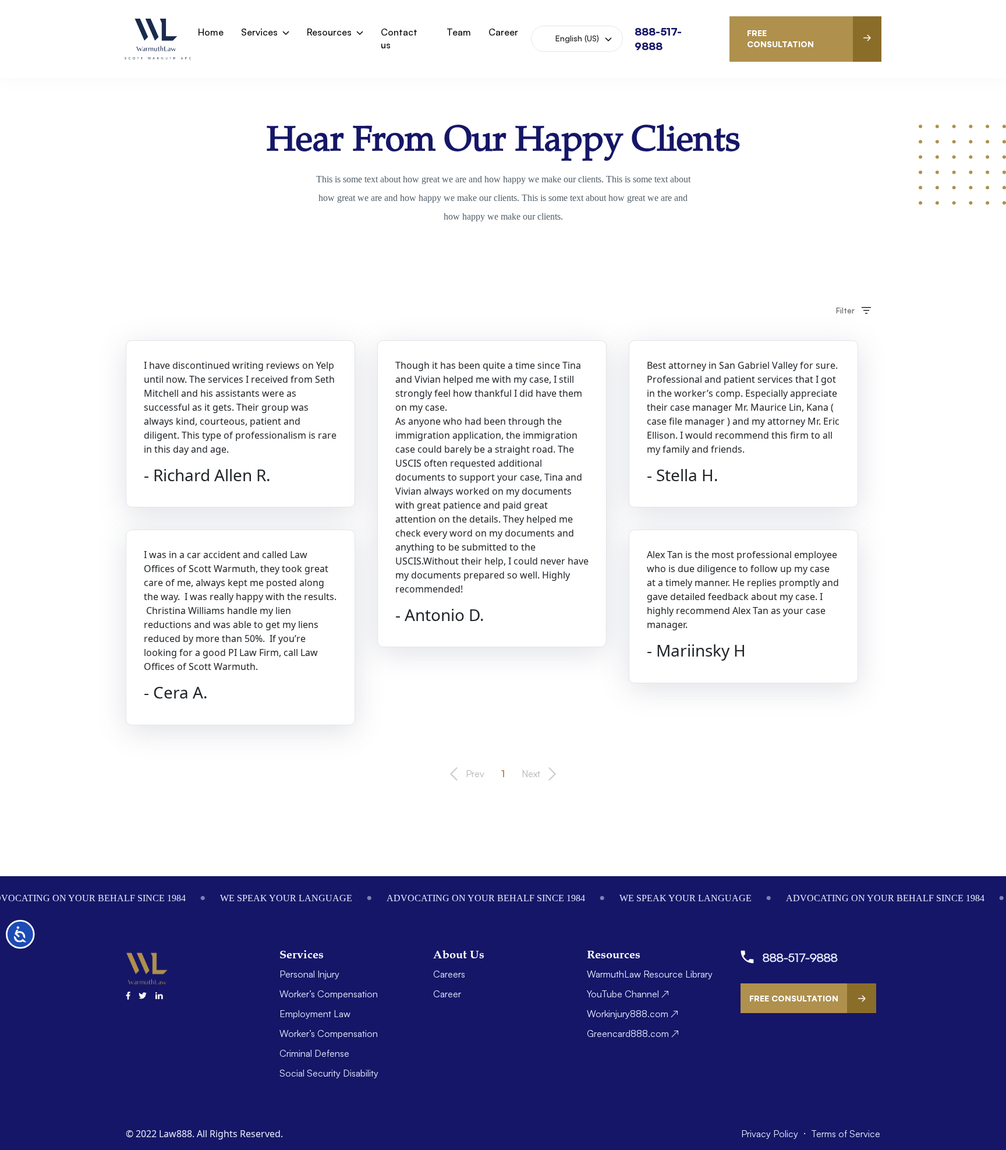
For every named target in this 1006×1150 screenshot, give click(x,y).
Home (211, 32)
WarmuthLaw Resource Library (650, 974)
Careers (449, 974)
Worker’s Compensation (328, 994)
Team (459, 32)
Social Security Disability (328, 1073)
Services (259, 32)
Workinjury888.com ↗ (632, 1014)
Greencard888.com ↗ (633, 1033)
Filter (845, 310)
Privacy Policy (770, 1134)
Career (503, 32)
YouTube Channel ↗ (628, 994)
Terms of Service (845, 1134)
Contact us (399, 38)
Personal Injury (309, 974)
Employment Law (314, 1014)
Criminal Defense (314, 1053)
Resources (329, 32)
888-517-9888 (800, 957)
